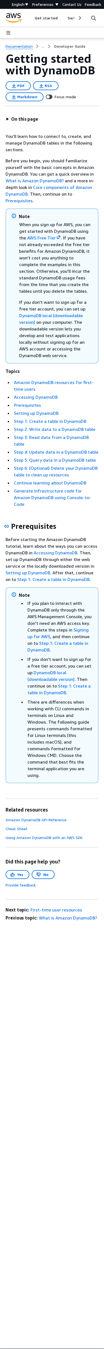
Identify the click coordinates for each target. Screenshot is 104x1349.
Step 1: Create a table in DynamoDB (50, 421)
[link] (69, 46)
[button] (22, 119)
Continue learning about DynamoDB (50, 483)
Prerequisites (19, 200)
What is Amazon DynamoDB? (35, 180)
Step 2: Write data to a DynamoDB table (54, 429)
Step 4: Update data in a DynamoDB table (56, 452)
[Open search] (93, 18)
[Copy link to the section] (6, 526)
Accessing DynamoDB (36, 397)
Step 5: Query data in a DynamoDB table (55, 460)
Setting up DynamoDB (36, 413)
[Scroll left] (30, 18)
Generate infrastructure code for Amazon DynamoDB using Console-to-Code (52, 497)
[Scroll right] (79, 18)
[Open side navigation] (8, 32)
